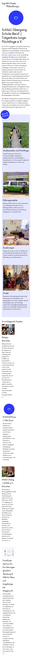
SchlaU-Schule (12, 55)
